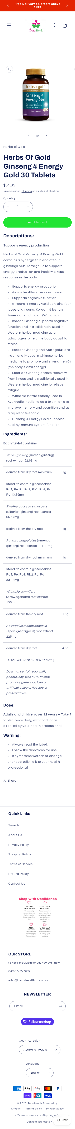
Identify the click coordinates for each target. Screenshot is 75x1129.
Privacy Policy (18, 844)
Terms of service (28, 1115)
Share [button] (12, 780)
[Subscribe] (60, 1006)
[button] (9, 25)
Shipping (27, 191)
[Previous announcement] (7, 5)
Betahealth (35, 1103)
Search (13, 825)
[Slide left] (28, 136)
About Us (15, 835)
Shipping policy (51, 1115)
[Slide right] (46, 136)
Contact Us (16, 883)
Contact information (39, 1122)
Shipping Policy (19, 854)
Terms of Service (20, 864)
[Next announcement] (67, 5)
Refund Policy (18, 874)
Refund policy (33, 1109)
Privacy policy (55, 1109)
